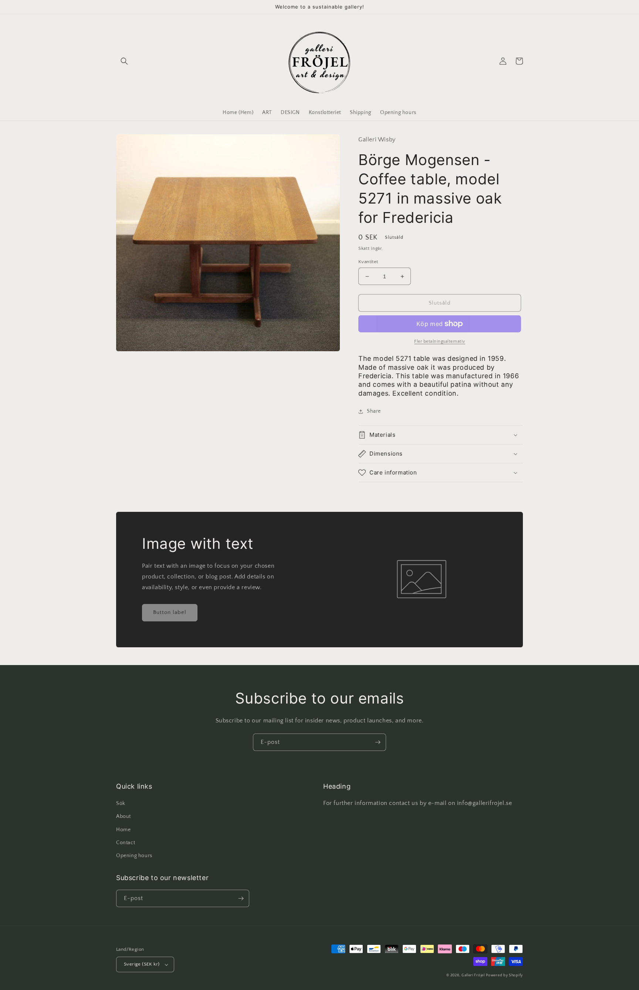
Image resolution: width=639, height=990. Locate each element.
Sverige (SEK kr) (141, 964)
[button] (124, 61)
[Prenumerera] (377, 742)
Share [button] (374, 411)
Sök (120, 803)
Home (123, 830)
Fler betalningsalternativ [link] (439, 341)
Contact (125, 843)
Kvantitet (368, 261)
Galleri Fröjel (473, 975)
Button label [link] (169, 612)
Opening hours (134, 856)
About (123, 816)
